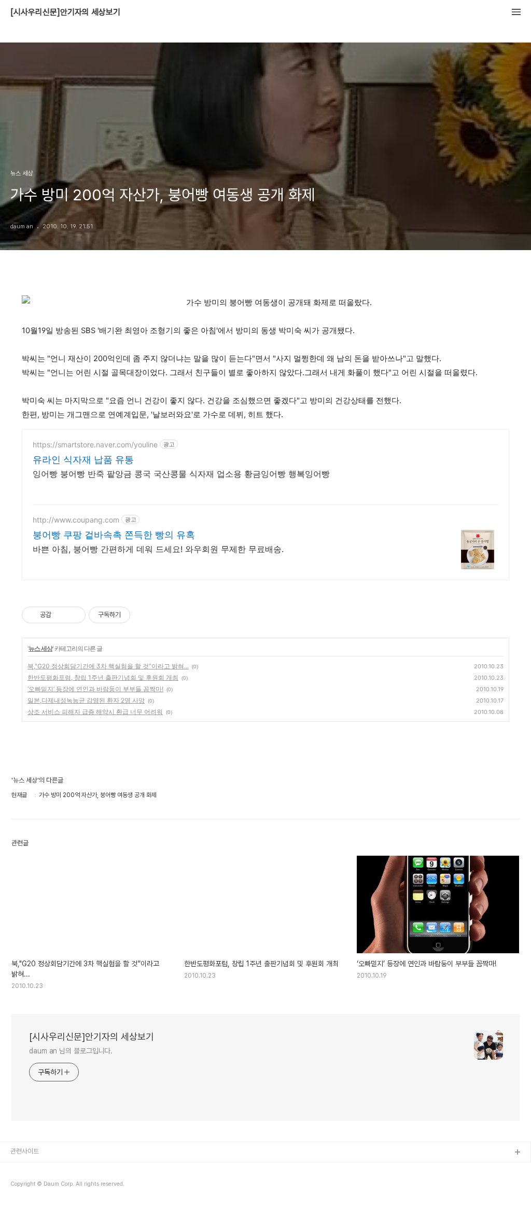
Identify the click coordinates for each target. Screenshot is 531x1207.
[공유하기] (60, 615)
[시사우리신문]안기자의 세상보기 (65, 12)
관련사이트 (24, 1151)
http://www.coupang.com (76, 519)
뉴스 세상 (40, 648)
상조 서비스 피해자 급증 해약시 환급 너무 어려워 (95, 712)
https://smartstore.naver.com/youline (95, 444)
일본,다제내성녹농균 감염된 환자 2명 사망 (86, 700)
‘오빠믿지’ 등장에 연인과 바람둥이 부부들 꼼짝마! (95, 689)
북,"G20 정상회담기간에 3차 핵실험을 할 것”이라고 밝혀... (108, 666)
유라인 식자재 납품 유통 (83, 459)
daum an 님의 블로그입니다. (71, 1051)
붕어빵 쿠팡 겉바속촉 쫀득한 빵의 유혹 (114, 534)
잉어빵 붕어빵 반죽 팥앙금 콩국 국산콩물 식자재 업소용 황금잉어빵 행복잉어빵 (181, 474)
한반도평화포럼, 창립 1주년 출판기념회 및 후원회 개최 (102, 677)
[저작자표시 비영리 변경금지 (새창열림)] (144, 615)
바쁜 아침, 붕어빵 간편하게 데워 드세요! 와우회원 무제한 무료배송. (158, 549)
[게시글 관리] (73, 615)
